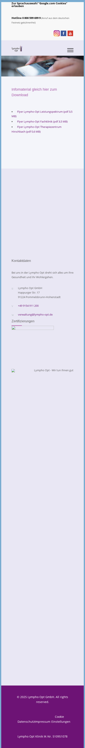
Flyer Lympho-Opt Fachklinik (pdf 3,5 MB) (42, 121)
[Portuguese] (63, 10)
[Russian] (30, 10)
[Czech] (52, 10)
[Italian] (57, 10)
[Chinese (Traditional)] (68, 10)
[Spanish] (36, 10)
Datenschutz (26, 722)
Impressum (42, 722)
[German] (20, 10)
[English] (25, 10)
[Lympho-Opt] (39, 49)
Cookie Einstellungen (59, 719)
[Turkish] (41, 10)
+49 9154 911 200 (28, 306)
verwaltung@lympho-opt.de (35, 314)
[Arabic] (47, 10)
